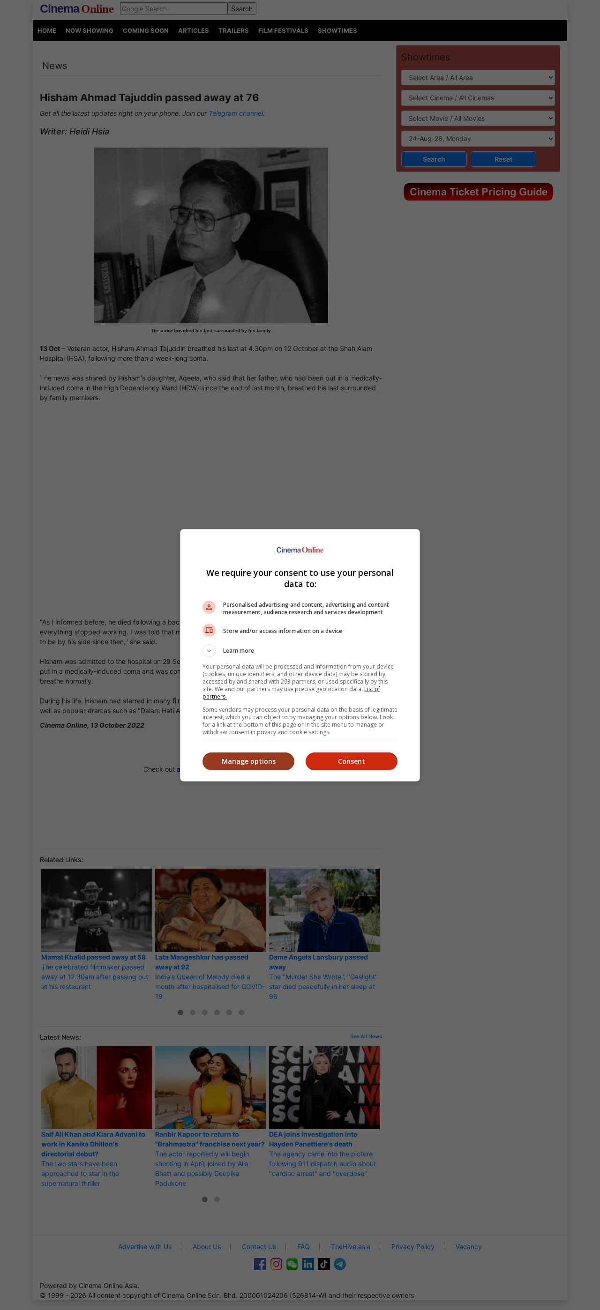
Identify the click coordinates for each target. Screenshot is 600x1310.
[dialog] (300, 655)
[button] (300, 650)
